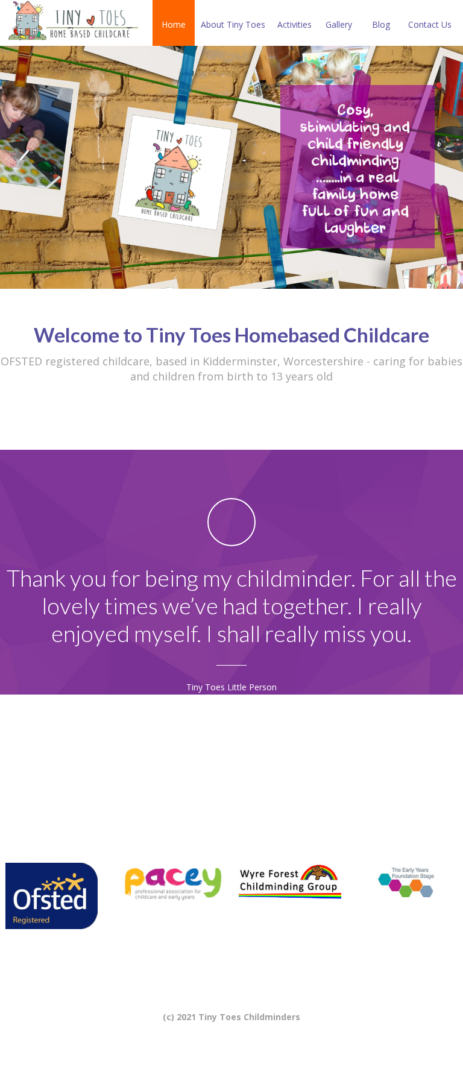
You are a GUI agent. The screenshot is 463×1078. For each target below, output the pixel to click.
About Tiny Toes (233, 24)
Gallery (339, 24)
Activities (294, 24)
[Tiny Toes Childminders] (72, 23)
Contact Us (430, 24)
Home (174, 24)
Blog (381, 24)
